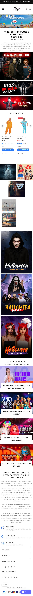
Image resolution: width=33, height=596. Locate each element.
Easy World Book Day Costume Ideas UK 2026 (16, 439)
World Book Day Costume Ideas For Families (16, 465)
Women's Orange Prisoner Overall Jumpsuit (8, 138)
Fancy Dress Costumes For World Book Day (16, 413)
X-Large (19, 146)
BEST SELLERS (16, 113)
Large (24, 143)
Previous (2, 66)
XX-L (3, 146)
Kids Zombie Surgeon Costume (22, 138)
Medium (19, 143)
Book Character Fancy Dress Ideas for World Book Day (16, 387)
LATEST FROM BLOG (16, 362)
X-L (11, 143)
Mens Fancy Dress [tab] (7, 212)
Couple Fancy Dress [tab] (8, 219)
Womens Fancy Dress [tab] (7, 216)
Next (30, 66)
